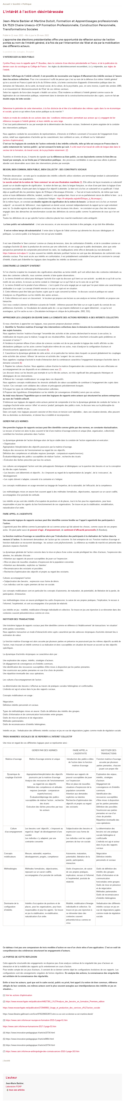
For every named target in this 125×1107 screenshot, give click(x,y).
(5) (48, 350)
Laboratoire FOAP (14, 1086)
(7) (60, 369)
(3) (42, 182)
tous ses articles (17, 1090)
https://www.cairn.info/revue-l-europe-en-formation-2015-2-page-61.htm (37, 1020)
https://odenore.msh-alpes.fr (15, 253)
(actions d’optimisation (13, 140)
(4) (21, 247)
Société (16, 4)
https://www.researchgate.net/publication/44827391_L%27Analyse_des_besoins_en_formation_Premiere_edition (55, 1001)
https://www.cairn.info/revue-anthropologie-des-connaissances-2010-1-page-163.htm (42, 1051)
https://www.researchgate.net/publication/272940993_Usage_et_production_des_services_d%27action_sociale (51, 1008)
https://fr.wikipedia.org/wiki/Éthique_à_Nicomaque (79, 198)
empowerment (53, 530)
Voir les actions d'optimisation (19, 995)
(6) (21, 363)
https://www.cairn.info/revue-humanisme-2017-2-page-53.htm (29, 1026)
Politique (26, 4)
